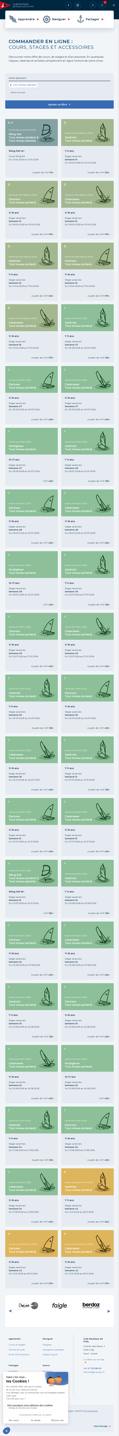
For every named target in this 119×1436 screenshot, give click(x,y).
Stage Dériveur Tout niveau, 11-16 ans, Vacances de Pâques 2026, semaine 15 (29, 209)
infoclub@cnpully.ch (94, 1372)
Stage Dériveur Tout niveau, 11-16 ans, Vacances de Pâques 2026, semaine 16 (85, 271)
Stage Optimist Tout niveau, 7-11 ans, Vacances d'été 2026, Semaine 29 (83, 580)
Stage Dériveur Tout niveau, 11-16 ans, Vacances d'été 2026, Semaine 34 (84, 1135)
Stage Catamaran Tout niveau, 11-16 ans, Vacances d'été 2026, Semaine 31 (85, 827)
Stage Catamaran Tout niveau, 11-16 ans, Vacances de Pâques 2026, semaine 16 (29, 333)
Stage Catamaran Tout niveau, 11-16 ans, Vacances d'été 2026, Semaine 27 (85, 395)
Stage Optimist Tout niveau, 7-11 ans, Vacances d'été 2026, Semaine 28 (83, 456)
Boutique (48, 1371)
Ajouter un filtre (57, 104)
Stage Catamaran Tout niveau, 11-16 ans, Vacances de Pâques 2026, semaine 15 (85, 209)
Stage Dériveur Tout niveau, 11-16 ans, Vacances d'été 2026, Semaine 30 (84, 703)
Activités (13, 1371)
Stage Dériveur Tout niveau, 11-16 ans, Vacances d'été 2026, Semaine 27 (28, 395)
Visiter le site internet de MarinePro (28, 1306)
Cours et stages (17, 1344)
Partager (92, 19)
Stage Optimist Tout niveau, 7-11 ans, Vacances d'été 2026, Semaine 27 (83, 333)
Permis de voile (17, 1349)
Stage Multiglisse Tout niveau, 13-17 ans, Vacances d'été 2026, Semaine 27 (29, 456)
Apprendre (26, 19)
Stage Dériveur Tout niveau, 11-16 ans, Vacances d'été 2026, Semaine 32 (28, 950)
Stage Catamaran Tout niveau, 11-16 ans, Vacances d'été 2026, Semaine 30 (29, 765)
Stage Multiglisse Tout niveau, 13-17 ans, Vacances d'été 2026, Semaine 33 (85, 1074)
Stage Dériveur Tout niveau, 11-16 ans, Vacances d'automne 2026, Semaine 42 (29, 1259)
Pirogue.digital (90, 1411)
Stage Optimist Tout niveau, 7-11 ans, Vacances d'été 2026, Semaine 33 (27, 1012)
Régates (47, 1344)
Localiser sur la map (93, 1359)
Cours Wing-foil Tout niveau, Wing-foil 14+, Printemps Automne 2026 (30, 148)
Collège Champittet (91, 1305)
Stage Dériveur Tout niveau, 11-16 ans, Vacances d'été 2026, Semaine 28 (28, 518)
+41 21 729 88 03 (92, 1368)
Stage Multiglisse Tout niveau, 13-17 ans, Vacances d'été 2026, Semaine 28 (29, 580)
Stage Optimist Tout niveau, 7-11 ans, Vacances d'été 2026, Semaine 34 (27, 1135)
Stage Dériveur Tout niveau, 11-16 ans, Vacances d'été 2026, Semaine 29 (28, 642)
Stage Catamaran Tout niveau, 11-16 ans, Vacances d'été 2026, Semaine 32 (85, 950)
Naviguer (59, 19)
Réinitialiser (18, 93)
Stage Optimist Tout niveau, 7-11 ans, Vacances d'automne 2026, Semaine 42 (85, 1197)
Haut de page (101, 1426)
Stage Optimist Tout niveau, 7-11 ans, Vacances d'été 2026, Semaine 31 (83, 765)
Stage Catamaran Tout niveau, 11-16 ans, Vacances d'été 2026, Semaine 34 (29, 1197)
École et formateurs (19, 1354)
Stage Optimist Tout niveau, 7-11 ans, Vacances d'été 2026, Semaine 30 (27, 703)
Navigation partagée (53, 1349)
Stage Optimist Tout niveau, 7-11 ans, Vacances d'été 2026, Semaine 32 (83, 888)
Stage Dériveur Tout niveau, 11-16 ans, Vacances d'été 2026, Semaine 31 (28, 827)
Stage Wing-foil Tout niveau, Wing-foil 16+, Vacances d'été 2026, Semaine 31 (30, 888)
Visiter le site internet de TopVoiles (59, 1306)
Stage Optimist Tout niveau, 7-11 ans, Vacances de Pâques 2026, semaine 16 (29, 271)
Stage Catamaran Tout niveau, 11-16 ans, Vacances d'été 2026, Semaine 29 (85, 642)
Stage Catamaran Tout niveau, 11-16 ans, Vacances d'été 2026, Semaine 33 (29, 1074)
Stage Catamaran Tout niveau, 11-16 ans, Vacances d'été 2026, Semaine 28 (85, 518)
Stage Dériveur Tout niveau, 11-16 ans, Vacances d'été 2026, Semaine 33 (84, 1012)
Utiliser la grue (50, 1354)
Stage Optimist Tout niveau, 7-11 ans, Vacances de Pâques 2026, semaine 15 (85, 148)
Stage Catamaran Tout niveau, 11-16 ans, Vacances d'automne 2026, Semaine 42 (85, 1259)
